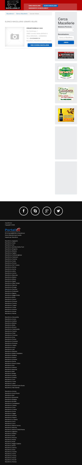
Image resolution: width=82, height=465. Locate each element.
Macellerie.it (10, 14)
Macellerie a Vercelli (10, 460)
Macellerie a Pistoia (10, 439)
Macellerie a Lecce (10, 347)
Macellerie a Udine (10, 383)
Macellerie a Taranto (11, 452)
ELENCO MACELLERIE (50, 6)
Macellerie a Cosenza (11, 259)
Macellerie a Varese (10, 458)
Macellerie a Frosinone (11, 341)
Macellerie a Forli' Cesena (12, 265)
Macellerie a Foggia (10, 413)
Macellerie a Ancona (10, 391)
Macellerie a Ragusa (10, 293)
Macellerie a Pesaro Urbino (12, 363)
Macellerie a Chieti (10, 333)
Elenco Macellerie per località (13, 235)
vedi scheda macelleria (39, 45)
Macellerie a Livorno (10, 273)
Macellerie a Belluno (10, 323)
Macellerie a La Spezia (11, 419)
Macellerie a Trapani (10, 305)
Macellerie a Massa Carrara (13, 425)
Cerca (66, 42)
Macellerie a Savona (10, 375)
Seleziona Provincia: (65, 27)
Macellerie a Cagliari (10, 253)
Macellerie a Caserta (11, 331)
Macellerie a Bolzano (11, 251)
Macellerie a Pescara (11, 437)
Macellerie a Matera (10, 277)
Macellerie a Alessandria (12, 317)
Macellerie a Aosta (10, 243)
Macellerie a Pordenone (11, 291)
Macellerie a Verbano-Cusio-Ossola (15, 385)
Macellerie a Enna (10, 337)
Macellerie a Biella (10, 325)
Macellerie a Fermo (10, 411)
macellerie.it (8, 223)
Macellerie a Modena (11, 355)
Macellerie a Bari (9, 395)
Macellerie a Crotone (11, 409)
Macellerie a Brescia (10, 327)
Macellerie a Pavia (10, 435)
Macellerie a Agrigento (11, 241)
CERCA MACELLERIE (34, 6)
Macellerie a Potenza (11, 367)
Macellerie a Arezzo (10, 319)
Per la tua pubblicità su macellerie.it (15, 233)
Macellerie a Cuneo (10, 261)
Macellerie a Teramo (11, 303)
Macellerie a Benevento (11, 397)
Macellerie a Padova (10, 433)
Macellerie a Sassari (10, 299)
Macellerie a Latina (10, 271)
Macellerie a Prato (10, 441)
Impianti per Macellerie (11, 237)
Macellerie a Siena (10, 450)
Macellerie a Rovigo (10, 373)
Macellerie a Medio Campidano (13, 353)
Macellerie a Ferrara (10, 263)
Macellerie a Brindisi (10, 401)
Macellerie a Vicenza (10, 462)
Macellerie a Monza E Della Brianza (15, 429)
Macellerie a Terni (10, 379)
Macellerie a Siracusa (11, 301)
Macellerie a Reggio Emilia (12, 295)
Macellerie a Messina (11, 427)
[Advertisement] (70, 139)
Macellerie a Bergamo (11, 249)
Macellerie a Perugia (10, 287)
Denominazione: (63, 34)
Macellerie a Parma (10, 361)
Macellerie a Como (10, 407)
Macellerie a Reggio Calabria (13, 443)
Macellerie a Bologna (11, 399)
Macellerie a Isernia (10, 269)
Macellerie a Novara (10, 357)
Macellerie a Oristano (11, 359)
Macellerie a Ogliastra (11, 431)
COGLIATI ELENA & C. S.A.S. (34, 28)
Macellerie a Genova (10, 415)
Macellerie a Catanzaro (11, 257)
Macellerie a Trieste (10, 307)
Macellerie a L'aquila (10, 345)
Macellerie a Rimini (10, 445)
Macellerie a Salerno (10, 447)
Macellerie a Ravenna (11, 369)
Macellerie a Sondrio (10, 377)
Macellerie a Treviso (10, 456)
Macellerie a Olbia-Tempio (12, 283)
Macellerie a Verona (10, 311)
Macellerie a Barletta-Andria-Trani (14, 247)
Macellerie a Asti (9, 245)
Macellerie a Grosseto (11, 343)
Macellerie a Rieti (10, 371)
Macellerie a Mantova (11, 351)
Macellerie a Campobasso (12, 403)
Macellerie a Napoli (10, 281)
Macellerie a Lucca (10, 423)
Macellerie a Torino (10, 454)
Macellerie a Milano (10, 279)
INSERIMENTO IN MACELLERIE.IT (38, 8)
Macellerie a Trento (10, 381)
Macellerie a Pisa (9, 365)
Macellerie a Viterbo (10, 313)
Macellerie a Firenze (10, 339)
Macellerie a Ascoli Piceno (12, 393)
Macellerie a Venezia (11, 309)
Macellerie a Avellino (11, 321)
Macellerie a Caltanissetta (12, 329)
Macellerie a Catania (10, 405)
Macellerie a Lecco (10, 421)
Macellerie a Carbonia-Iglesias (13, 255)
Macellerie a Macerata (11, 275)
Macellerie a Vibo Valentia (12, 387)
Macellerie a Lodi (9, 349)
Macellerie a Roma (10, 297)
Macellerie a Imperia (10, 417)
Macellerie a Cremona (11, 335)
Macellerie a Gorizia (10, 267)
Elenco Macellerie (22, 14)
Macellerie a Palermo (11, 285)
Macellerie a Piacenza (11, 289)
